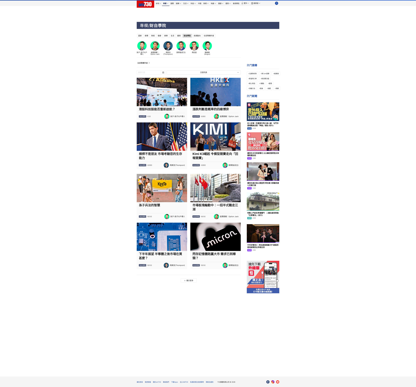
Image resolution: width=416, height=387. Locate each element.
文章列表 (203, 72)
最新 (140, 36)
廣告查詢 (140, 382)
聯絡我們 (166, 382)
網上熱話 (252, 83)
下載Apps (174, 382)
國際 (249, 218)
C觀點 (262, 83)
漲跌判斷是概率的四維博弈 (211, 109)
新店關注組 (265, 78)
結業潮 (276, 73)
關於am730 (157, 382)
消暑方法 (252, 88)
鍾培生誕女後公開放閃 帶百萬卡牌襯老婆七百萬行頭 (263, 184)
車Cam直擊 (265, 73)
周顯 (277, 88)
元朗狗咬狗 (253, 73)
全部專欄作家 (142, 63)
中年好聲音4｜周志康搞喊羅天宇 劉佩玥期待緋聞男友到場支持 (262, 246)
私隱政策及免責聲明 (197, 382)
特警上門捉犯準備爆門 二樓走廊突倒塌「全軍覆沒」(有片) (263, 214)
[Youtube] (277, 382)
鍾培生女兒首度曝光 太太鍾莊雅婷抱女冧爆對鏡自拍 (263, 154)
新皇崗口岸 (253, 78)
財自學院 (143, 116)
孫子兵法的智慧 (149, 205)
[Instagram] (272, 382)
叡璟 (270, 83)
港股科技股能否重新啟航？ (157, 109)
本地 (249, 128)
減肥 (269, 88)
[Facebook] (268, 382)
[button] (246, 3)
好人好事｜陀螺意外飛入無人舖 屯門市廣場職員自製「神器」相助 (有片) (263, 124)
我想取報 (148, 382)
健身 (261, 88)
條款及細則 (209, 382)
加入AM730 (184, 382)
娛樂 (249, 158)
